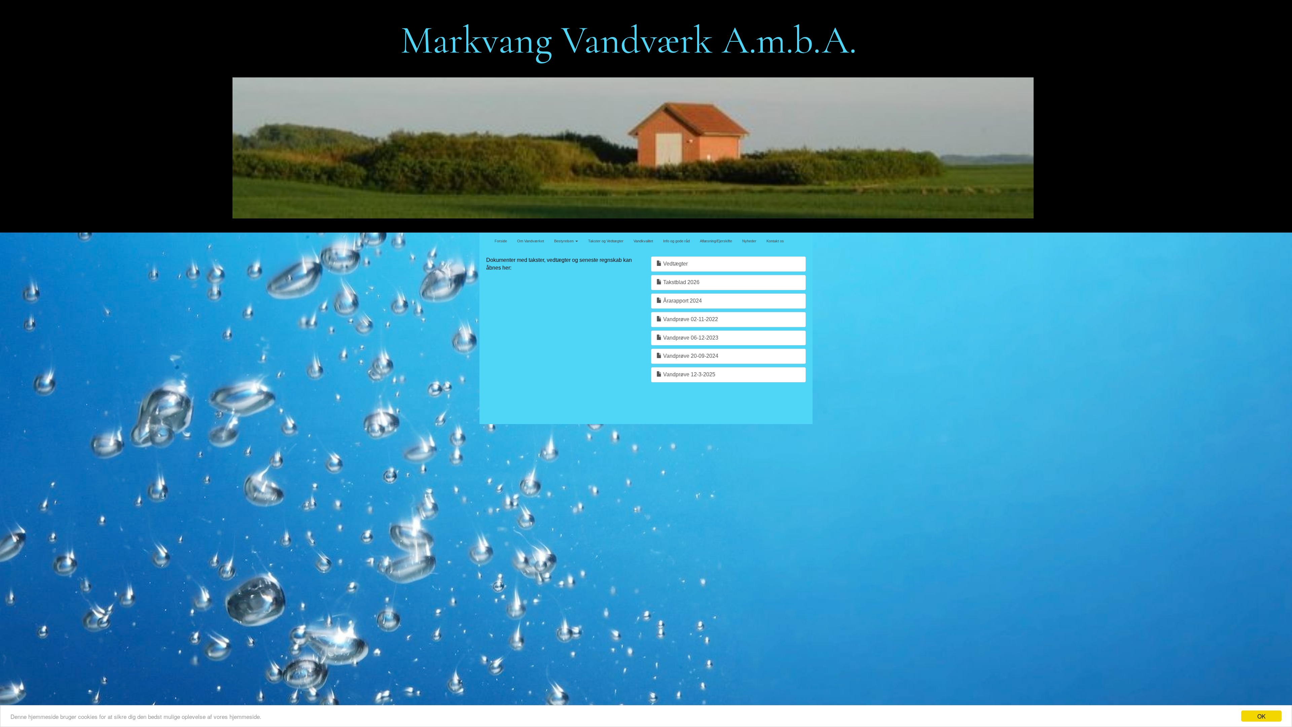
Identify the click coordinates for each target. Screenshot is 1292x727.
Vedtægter (675, 264)
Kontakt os (775, 241)
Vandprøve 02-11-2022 (690, 319)
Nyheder (749, 241)
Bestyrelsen (564, 241)
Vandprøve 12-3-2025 (688, 374)
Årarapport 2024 (682, 301)
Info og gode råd (676, 241)
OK (1261, 716)
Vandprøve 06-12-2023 (690, 338)
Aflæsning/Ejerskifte (716, 241)
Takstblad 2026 (680, 282)
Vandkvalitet (643, 241)
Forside (501, 241)
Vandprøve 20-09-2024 (690, 356)
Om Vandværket (530, 241)
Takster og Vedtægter (605, 241)
